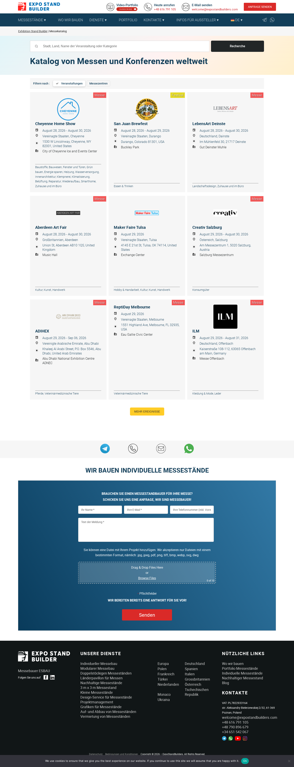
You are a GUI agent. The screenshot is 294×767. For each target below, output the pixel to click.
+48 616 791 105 (165, 9)
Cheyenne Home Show (55, 123)
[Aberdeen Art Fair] (68, 213)
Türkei (163, 679)
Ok (245, 760)
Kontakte (152, 20)
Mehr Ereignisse (147, 411)
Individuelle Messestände (242, 673)
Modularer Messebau (97, 668)
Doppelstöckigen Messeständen (106, 673)
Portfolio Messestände (240, 668)
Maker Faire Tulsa (130, 227)
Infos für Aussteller (196, 20)
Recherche (237, 46)
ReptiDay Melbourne (132, 307)
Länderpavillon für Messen (101, 678)
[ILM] (225, 317)
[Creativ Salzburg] (225, 213)
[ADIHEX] (68, 317)
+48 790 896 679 (235, 727)
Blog (225, 682)
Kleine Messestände (96, 692)
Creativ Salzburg (207, 227)
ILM (195, 331)
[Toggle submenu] (53, 20)
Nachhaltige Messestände (101, 682)
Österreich (193, 684)
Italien (190, 674)
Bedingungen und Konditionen (121, 754)
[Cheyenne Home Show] (68, 109)
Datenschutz (96, 754)
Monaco (164, 694)
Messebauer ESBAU (34, 670)
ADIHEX (42, 331)
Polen (162, 668)
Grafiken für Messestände (101, 706)
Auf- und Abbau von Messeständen (108, 711)
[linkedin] (52, 677)
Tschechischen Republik (197, 692)
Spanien (191, 668)
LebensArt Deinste (208, 123)
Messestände (30, 20)
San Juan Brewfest (131, 123)
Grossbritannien (197, 679)
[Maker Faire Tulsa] (147, 213)
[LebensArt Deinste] (225, 109)
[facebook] (46, 677)
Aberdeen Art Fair (51, 227)
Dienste (96, 20)
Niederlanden (168, 684)
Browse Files (147, 578)
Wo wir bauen (70, 20)
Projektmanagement (96, 702)
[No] (289, 761)
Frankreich (166, 674)
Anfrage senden (260, 7)
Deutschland (195, 663)
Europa (163, 663)
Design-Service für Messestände (106, 697)
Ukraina (164, 699)
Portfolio (128, 20)
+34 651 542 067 (235, 731)
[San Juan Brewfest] (147, 109)
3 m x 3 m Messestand (98, 687)
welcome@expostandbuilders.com (215, 9)
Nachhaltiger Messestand (242, 678)
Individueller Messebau (98, 663)
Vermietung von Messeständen (105, 716)
